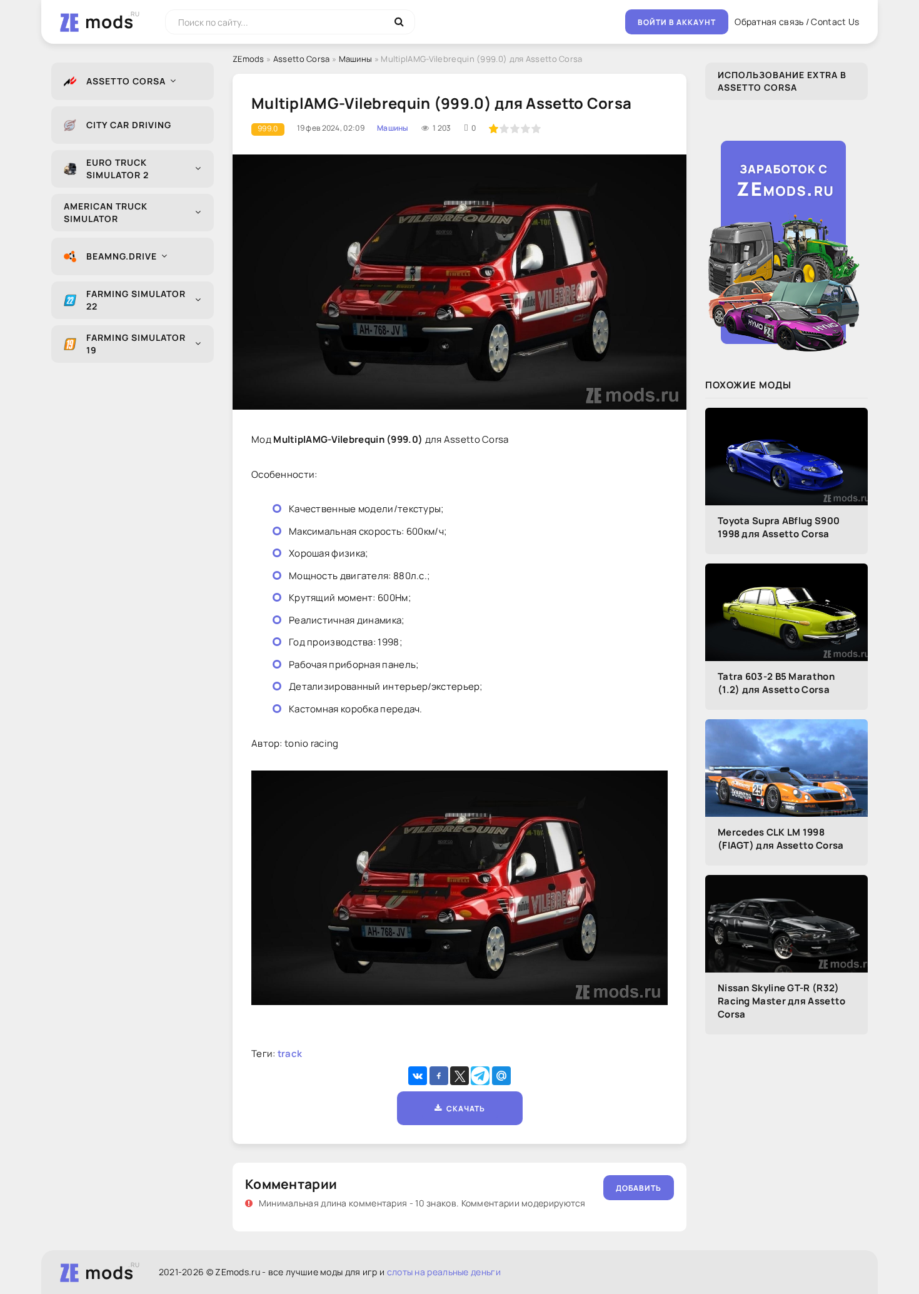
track (290, 1053)
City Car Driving (128, 125)
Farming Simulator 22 (136, 300)
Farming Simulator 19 (136, 343)
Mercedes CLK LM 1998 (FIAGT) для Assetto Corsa (781, 839)
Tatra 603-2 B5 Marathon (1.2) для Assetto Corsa (776, 683)
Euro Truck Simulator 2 (117, 168)
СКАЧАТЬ (463, 1108)
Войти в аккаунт (677, 22)
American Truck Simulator (106, 212)
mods (109, 21)
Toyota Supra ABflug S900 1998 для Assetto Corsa (779, 527)
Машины (356, 58)
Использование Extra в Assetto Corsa (782, 81)
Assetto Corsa (126, 81)
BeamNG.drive (121, 256)
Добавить (638, 1188)
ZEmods (248, 58)
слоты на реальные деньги (444, 1272)
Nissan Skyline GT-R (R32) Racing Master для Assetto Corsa (782, 1001)
